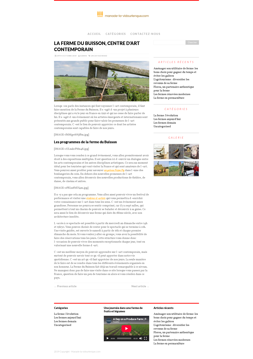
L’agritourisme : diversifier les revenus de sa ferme (171, 81)
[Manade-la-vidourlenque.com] (126, 16)
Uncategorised (99, 56)
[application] (126, 328)
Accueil (94, 33)
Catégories (116, 33)
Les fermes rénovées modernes (172, 94)
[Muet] (140, 338)
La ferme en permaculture (169, 98)
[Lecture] (107, 338)
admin (83, 56)
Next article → (140, 286)
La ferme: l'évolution (166, 115)
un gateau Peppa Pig (114, 170)
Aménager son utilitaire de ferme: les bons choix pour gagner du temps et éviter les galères (176, 72)
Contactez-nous (145, 33)
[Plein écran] (145, 338)
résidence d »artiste (96, 198)
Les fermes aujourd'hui (167, 119)
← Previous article (65, 286)
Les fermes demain (165, 123)
